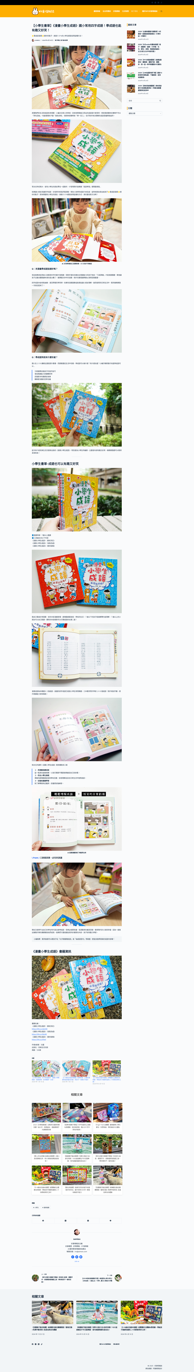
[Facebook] (152, 2)
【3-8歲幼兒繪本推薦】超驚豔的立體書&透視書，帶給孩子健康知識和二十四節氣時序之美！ (107, 1080)
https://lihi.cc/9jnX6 (39, 1034)
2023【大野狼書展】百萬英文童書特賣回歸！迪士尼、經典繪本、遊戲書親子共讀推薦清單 (46, 1127)
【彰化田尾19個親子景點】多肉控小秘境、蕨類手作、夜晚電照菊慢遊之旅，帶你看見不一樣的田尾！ (108, 1158)
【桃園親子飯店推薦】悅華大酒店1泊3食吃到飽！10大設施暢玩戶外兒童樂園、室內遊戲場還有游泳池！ (77, 1158)
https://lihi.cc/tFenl (39, 1040)
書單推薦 (45, 1207)
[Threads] (158, 2)
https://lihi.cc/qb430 (39, 1029)
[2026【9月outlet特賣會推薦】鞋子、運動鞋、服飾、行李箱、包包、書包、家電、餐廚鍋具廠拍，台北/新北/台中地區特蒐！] (131, 47)
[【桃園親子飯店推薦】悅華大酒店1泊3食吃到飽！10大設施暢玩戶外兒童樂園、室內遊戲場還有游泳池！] (97, 1312)
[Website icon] (76, 1256)
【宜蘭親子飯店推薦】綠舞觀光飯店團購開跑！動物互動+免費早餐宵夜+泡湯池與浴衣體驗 (108, 1189)
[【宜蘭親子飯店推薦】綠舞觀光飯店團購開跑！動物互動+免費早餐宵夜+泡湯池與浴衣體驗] (52, 1312)
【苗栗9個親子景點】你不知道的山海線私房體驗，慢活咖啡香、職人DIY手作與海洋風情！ (77, 1127)
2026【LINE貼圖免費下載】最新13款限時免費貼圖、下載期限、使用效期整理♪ (150, 75)
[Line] (110, 1220)
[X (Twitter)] (65, 1220)
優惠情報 (97, 11)
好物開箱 (116, 11)
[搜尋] (161, 11)
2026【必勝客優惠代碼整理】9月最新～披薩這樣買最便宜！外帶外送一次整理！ (149, 34)
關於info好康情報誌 (149, 11)
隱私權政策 (116, 1344)
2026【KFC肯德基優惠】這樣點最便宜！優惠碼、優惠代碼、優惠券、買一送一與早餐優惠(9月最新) (150, 62)
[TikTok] (161, 2)
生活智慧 (125, 11)
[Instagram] (155, 2)
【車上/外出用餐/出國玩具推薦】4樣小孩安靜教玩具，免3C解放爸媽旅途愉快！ (46, 1158)
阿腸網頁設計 (157, 1368)
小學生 (36, 1207)
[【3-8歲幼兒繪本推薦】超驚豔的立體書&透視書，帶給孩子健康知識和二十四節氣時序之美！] (141, 1312)
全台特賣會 (107, 11)
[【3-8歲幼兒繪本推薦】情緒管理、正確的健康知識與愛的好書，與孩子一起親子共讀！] (76, 1068)
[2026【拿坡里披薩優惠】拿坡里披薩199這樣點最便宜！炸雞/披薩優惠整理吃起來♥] (131, 89)
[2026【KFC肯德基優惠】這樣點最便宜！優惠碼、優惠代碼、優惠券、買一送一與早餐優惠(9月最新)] (131, 63)
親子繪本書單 (64, 40)
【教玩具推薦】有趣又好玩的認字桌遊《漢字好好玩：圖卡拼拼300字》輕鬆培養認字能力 (77, 1189)
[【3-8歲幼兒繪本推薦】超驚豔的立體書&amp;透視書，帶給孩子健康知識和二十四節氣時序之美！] (107, 1068)
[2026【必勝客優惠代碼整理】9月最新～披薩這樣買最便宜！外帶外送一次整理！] (131, 34)
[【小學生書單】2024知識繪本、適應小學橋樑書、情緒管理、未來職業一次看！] (46, 1068)
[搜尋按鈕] (160, 101)
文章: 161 (77, 1261)
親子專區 (134, 11)
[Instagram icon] (80, 1256)
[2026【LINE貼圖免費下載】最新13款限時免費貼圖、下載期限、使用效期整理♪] (131, 76)
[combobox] (142, 101)
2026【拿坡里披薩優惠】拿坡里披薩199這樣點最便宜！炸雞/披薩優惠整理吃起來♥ (150, 88)
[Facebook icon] (72, 1256)
